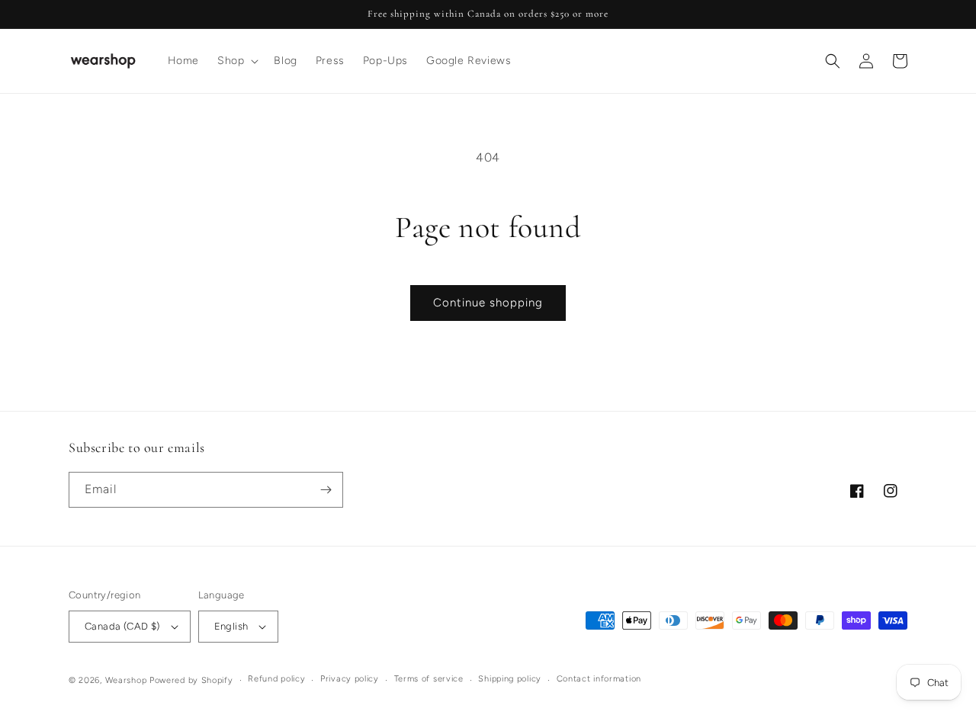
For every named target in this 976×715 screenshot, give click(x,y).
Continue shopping (488, 302)
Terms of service (429, 679)
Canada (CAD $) (122, 626)
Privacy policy (349, 679)
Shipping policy (509, 679)
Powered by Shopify (191, 680)
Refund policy (276, 679)
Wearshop (126, 680)
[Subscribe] (325, 490)
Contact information (599, 679)
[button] (236, 61)
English (231, 626)
